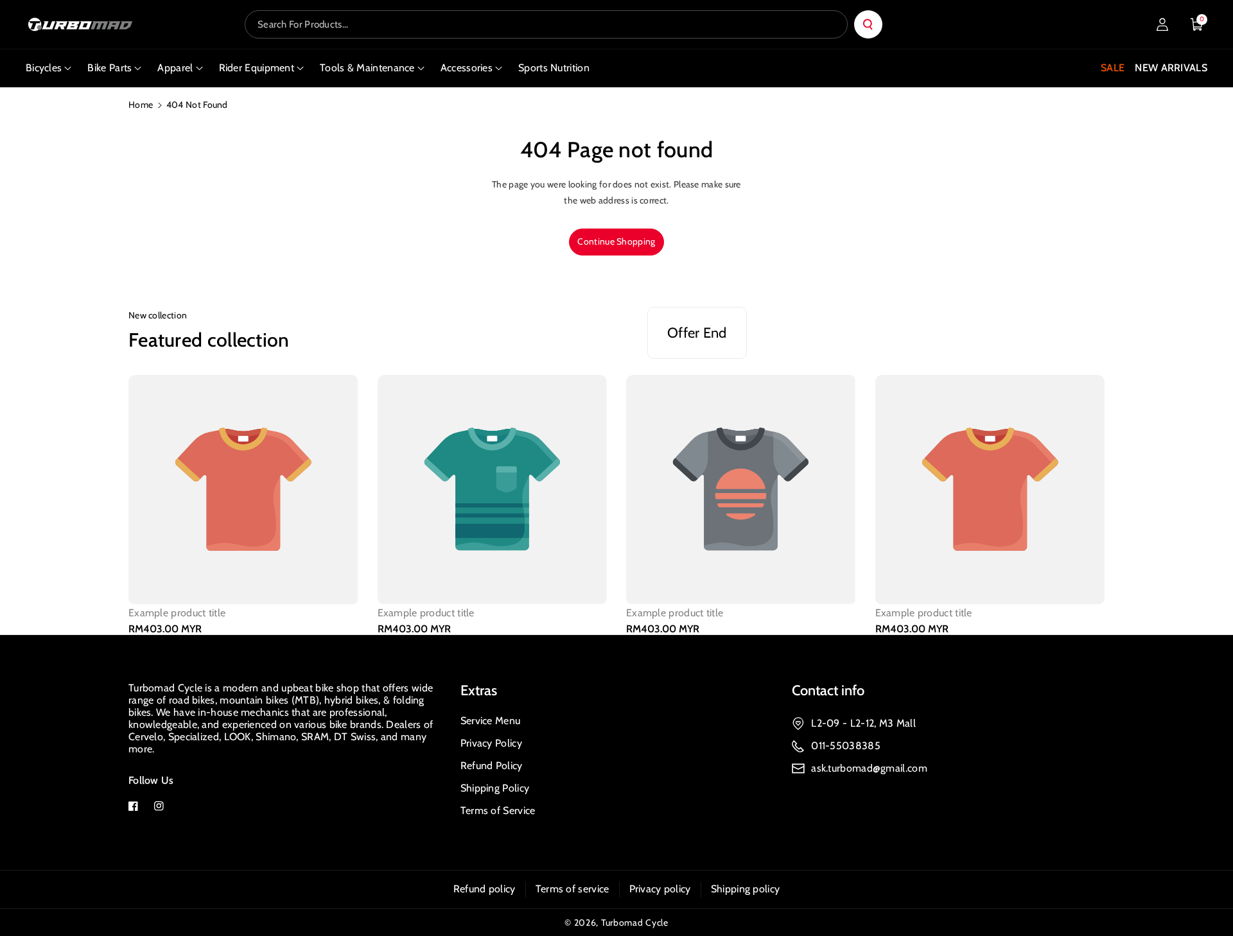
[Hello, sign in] (1162, 24)
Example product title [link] (176, 613)
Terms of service (572, 889)
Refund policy (484, 889)
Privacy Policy (491, 743)
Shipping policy (745, 889)
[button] (1197, 24)
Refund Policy (491, 765)
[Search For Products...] (868, 24)
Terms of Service (498, 810)
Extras (478, 690)
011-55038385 (845, 746)
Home (140, 104)
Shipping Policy (495, 788)
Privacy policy (660, 889)
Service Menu (490, 721)
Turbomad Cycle (635, 922)
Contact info (828, 690)
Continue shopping (616, 241)
